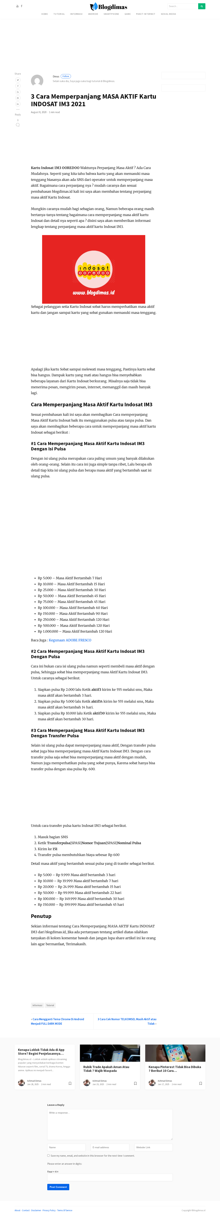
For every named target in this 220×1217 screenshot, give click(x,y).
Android (93, 14)
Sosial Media (168, 14)
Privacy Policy (49, 1210)
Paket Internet (145, 14)
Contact (26, 1210)
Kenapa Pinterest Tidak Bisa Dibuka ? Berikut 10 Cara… (175, 1069)
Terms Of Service (64, 1210)
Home (44, 14)
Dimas (61, 76)
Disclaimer (36, 1210)
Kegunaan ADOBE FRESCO (70, 640)
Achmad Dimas (34, 1080)
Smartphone (111, 14)
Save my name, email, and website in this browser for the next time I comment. (93, 1155)
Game (128, 14)
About (17, 1210)
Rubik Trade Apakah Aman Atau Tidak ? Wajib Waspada (106, 1069)
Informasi (76, 14)
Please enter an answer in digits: (64, 1163)
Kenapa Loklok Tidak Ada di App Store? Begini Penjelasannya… (41, 1051)
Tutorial (59, 14)
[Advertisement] (103, 24)
